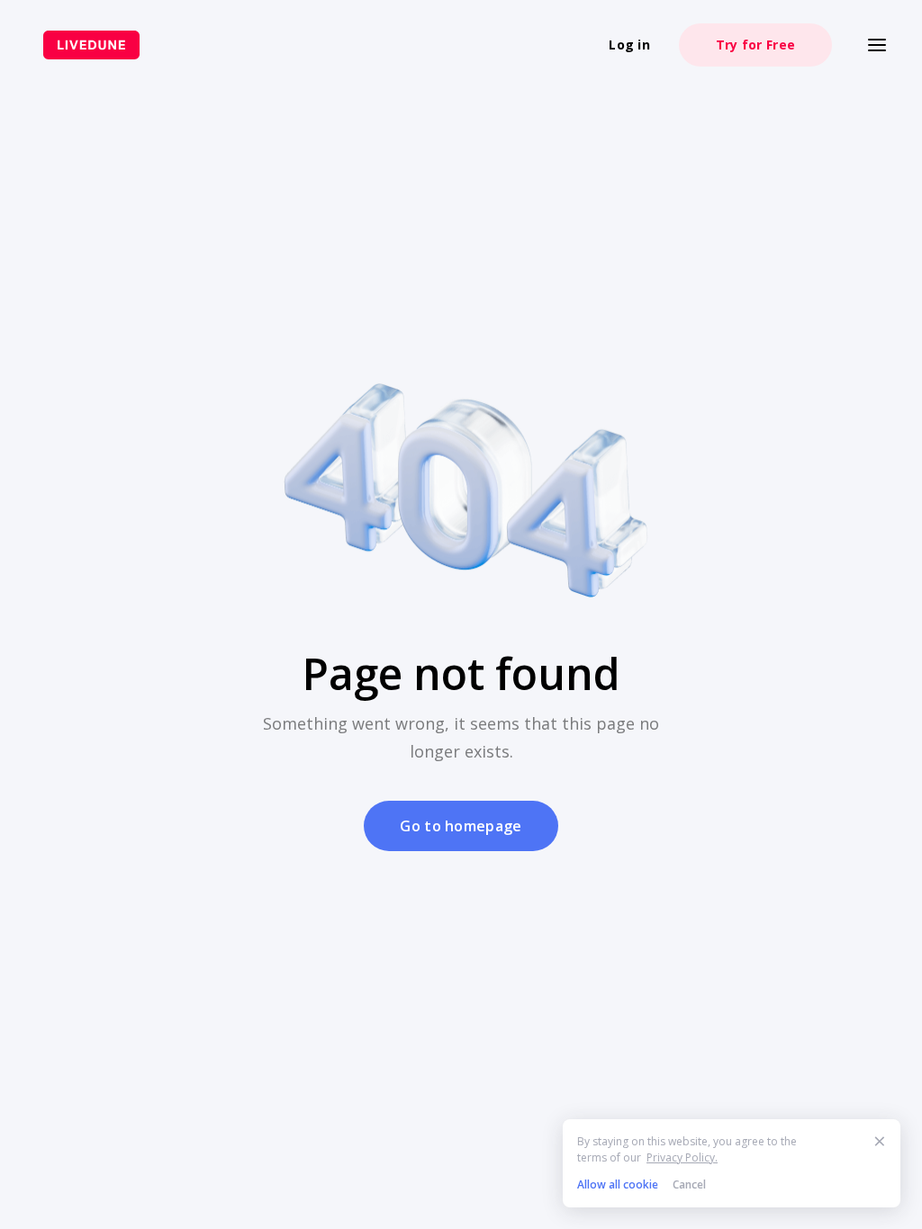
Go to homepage (460, 826)
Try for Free (755, 44)
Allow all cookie (617, 1184)
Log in (629, 44)
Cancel (689, 1184)
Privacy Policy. (682, 1157)
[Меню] (877, 45)
